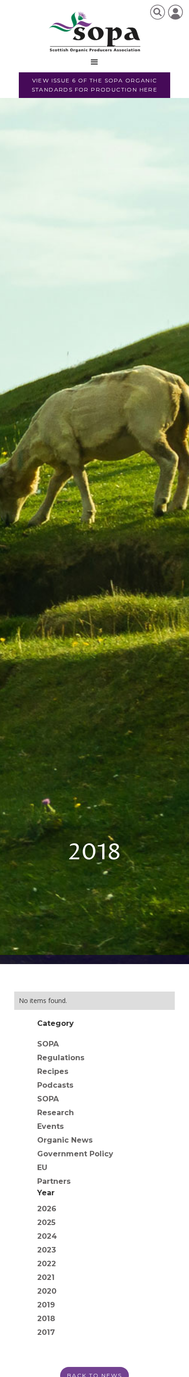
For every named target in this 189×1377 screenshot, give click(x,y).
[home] (94, 31)
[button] (94, 62)
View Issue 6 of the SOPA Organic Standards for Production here (95, 85)
